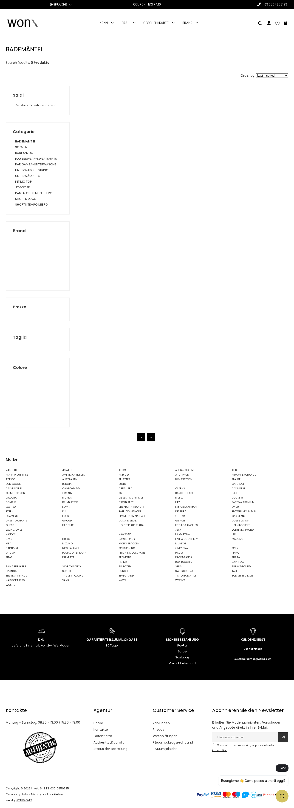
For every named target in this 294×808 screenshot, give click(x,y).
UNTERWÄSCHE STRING (31, 170)
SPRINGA (11, 571)
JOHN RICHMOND (243, 530)
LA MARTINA (182, 534)
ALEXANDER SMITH (186, 470)
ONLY (235, 548)
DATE (235, 493)
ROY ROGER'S (183, 562)
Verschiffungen (165, 736)
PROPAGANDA (183, 557)
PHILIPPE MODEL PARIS (132, 552)
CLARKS (180, 488)
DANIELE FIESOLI (185, 493)
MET (8, 543)
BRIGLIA (66, 484)
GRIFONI (180, 520)
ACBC (122, 470)
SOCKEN (21, 147)
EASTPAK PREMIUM (243, 502)
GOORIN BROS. (128, 520)
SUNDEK (124, 571)
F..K (64, 511)
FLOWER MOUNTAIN (244, 511)
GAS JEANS (239, 516)
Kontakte (100, 729)
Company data (17, 794)
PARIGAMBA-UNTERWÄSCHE (35, 164)
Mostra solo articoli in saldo (36, 105)
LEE (234, 534)
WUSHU (10, 585)
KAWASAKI (125, 534)
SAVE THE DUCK (72, 566)
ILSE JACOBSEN (241, 525)
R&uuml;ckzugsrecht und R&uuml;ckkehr (173, 745)
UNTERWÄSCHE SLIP (29, 176)
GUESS (10, 525)
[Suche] (260, 24)
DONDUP (11, 502)
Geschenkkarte (156, 23)
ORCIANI (11, 552)
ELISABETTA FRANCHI (131, 507)
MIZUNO (67, 543)
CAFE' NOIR (239, 484)
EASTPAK (11, 507)
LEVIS (9, 539)
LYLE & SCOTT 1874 (186, 539)
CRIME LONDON (15, 493)
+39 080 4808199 (275, 4)
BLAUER (236, 479)
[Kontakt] (277, 24)
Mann (103, 23)
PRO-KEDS (125, 557)
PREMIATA (68, 557)
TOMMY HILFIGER (242, 575)
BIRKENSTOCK (183, 479)
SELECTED (125, 566)
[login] (269, 24)
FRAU (126, 23)
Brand (187, 23)
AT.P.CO (10, 479)
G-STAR (180, 516)
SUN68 (66, 571)
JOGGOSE (22, 187)
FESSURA (180, 511)
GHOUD (67, 520)
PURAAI (236, 557)
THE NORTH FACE (16, 575)
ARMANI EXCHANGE (244, 474)
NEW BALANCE (71, 548)
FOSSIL (66, 516)
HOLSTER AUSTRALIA (131, 525)
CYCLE (123, 493)
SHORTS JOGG (25, 199)
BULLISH (123, 484)
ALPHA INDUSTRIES (17, 474)
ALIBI (234, 470)
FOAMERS (12, 516)
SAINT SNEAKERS (16, 566)
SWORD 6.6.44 (184, 571)
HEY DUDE (68, 525)
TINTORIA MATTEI (185, 575)
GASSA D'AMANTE (16, 520)
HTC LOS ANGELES (186, 525)
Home (98, 723)
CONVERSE (238, 488)
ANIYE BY (124, 474)
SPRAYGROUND (241, 566)
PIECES (179, 552)
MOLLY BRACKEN (129, 543)
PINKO (235, 552)
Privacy (158, 729)
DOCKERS (238, 497)
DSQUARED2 (126, 502)
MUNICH (180, 543)
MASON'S (237, 539)
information (219, 750)
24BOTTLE (12, 470)
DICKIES (67, 497)
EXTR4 (9, 511)
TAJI (234, 571)
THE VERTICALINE (72, 575)
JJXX (178, 530)
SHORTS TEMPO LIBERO (31, 204)
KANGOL (11, 534)
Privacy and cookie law (47, 794)
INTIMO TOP (23, 181)
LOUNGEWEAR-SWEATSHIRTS (36, 158)
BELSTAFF (124, 479)
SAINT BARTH (239, 562)
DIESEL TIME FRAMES (131, 497)
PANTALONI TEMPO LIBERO (33, 193)
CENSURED (125, 488)
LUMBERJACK (127, 539)
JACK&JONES (14, 530)
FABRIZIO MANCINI (130, 511)
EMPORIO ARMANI (186, 507)
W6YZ (122, 580)
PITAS (9, 557)
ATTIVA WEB (24, 800)
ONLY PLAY (181, 548)
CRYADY (67, 493)
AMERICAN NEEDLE (73, 474)
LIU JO (66, 539)
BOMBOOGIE (13, 484)
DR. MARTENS (70, 502)
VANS (65, 580)
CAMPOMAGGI (71, 488)
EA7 (177, 502)
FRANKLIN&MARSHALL (132, 516)
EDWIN (66, 507)
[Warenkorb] (285, 24)
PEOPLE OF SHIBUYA (74, 552)
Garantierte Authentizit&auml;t (108, 739)
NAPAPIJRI (12, 548)
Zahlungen (161, 723)
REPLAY (123, 562)
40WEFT (67, 470)
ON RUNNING (127, 548)
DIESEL (179, 497)
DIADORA (11, 497)
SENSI (178, 566)
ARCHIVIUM (182, 474)
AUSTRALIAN (69, 479)
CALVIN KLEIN (14, 488)
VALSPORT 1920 (15, 580)
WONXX (180, 580)
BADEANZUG (24, 153)
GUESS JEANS (240, 520)
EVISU (235, 507)
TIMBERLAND (126, 575)
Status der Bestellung (110, 749)
